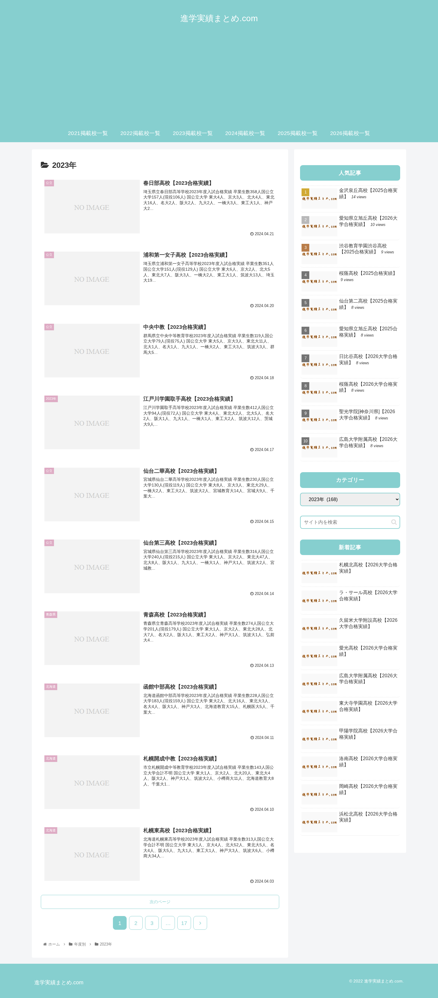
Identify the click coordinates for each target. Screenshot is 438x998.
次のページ (160, 901)
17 (184, 923)
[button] (394, 522)
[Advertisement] (219, 79)
